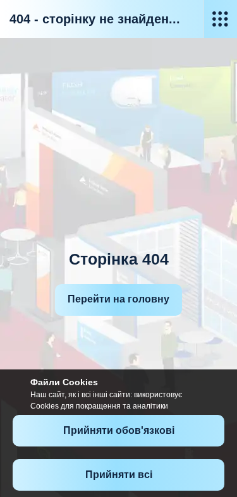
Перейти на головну (118, 299)
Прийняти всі (118, 474)
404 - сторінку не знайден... (94, 19)
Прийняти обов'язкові (118, 430)
